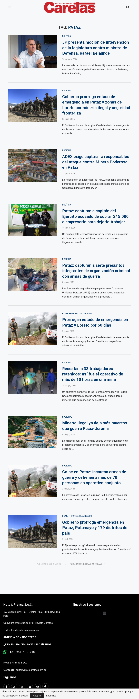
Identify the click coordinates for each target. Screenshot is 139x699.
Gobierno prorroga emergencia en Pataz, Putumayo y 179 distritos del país (95, 528)
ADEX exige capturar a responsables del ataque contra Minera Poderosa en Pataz (95, 162)
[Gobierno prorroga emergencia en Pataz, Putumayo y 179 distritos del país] (32, 531)
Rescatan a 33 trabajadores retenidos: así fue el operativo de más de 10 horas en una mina (92, 374)
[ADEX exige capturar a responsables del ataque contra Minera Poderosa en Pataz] (32, 165)
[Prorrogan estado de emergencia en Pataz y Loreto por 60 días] (32, 328)
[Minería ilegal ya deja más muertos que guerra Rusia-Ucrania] (32, 432)
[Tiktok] (45, 686)
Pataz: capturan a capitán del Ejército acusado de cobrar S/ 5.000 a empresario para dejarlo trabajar (95, 216)
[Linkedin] (30, 686)
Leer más (51, 695)
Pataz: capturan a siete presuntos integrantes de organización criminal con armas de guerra (96, 271)
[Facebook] (6, 686)
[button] (104, 613)
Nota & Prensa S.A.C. (18, 604)
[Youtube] (38, 686)
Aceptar (37, 695)
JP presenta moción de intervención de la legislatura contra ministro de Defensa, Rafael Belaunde (95, 48)
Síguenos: (10, 677)
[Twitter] (14, 686)
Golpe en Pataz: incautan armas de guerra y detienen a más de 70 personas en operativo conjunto (94, 477)
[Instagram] (22, 686)
